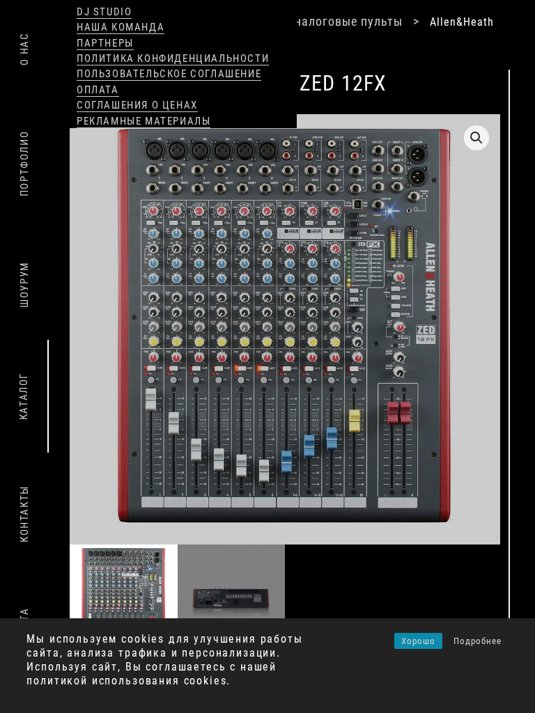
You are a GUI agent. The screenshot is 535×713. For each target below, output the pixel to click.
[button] (476, 137)
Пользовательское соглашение (169, 74)
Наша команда (120, 27)
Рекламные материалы (143, 121)
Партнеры (105, 43)
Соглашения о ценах (137, 105)
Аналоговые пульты (345, 21)
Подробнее (477, 641)
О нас (24, 49)
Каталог (23, 396)
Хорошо (418, 641)
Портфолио (24, 163)
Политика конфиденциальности (173, 58)
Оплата (98, 90)
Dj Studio (104, 12)
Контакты (24, 513)
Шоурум (24, 285)
